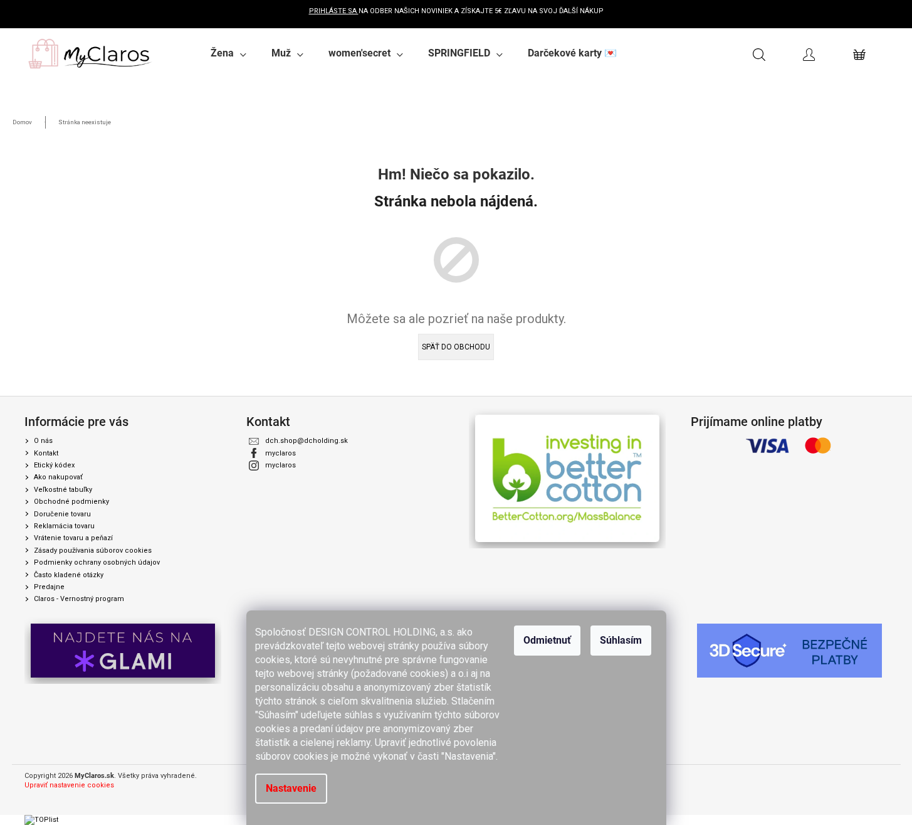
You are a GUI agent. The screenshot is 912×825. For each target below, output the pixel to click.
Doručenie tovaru (62, 514)
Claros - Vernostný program (79, 599)
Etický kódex (54, 465)
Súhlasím (621, 640)
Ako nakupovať (58, 477)
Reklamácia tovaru (64, 526)
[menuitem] (228, 53)
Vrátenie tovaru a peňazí (73, 538)
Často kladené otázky (68, 575)
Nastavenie (291, 788)
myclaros (280, 453)
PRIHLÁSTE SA (334, 11)
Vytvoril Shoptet (862, 776)
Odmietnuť (547, 640)
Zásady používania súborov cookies (93, 550)
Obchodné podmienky (71, 502)
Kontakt (46, 453)
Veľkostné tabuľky (63, 490)
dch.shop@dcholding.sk (306, 441)
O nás (43, 441)
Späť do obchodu (456, 347)
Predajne (49, 587)
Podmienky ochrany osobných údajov (97, 562)
